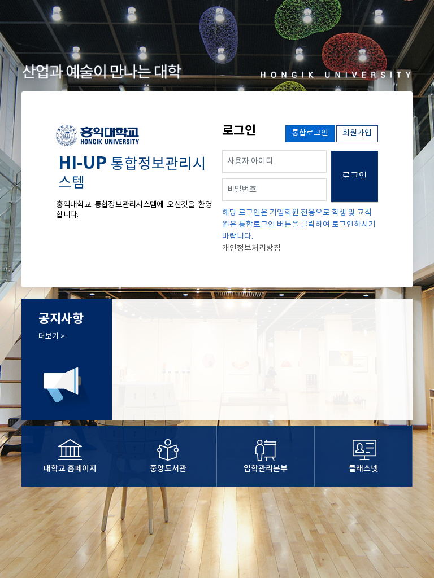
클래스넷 (363, 469)
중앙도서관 (168, 469)
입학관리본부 (266, 469)
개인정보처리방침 (251, 248)
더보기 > (51, 336)
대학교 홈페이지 (70, 469)
